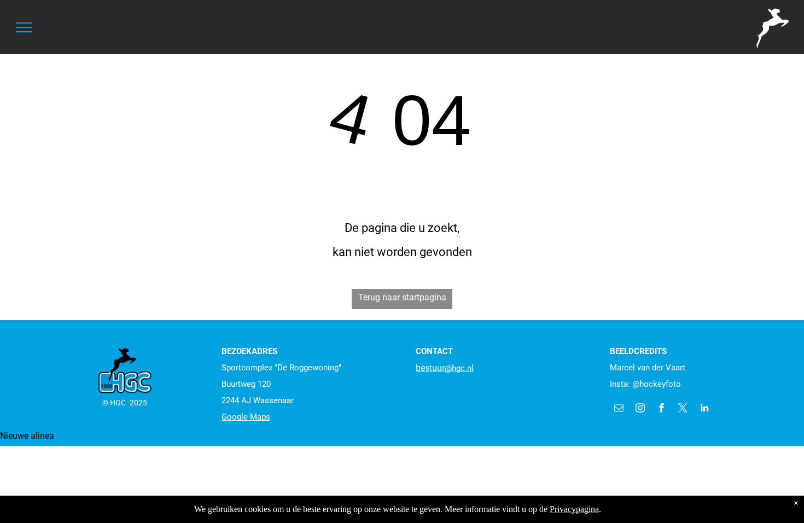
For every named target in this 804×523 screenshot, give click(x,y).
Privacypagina (574, 509)
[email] (619, 409)
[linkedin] (704, 409)
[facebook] (661, 409)
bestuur (430, 368)
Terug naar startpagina (402, 297)
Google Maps (246, 417)
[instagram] (640, 409)
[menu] (24, 27)
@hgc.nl (459, 368)
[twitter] (683, 409)
